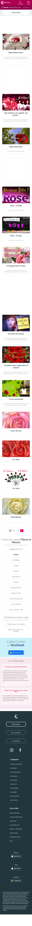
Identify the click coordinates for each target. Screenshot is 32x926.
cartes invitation (14, 796)
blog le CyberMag (14, 813)
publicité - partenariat (16, 829)
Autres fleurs (16, 593)
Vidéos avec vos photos (16, 624)
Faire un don (16, 724)
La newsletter (16, 741)
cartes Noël (13, 768)
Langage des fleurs (16, 549)
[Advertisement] (16, 24)
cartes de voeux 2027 (16, 764)
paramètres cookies (15, 837)
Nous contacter (16, 732)
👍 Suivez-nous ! (16, 653)
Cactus (16, 571)
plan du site (13, 821)
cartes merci (13, 784)
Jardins (16, 582)
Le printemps (16, 604)
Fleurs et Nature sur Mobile (16, 630)
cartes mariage (14, 788)
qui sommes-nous (14, 825)
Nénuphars (16, 577)
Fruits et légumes (16, 599)
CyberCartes (16, 643)
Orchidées (16, 560)
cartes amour (13, 776)
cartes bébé (13, 792)
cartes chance (14, 800)
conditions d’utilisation (16, 817)
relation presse (14, 833)
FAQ (11, 841)
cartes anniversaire (15, 772)
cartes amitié (13, 780)
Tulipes (16, 566)
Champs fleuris (16, 588)
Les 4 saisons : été (16, 610)
